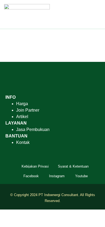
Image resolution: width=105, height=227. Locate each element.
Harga (22, 103)
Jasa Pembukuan (33, 129)
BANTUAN (16, 136)
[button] (97, 14)
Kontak (23, 142)
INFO (10, 97)
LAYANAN (16, 123)
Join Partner (27, 110)
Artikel (22, 116)
